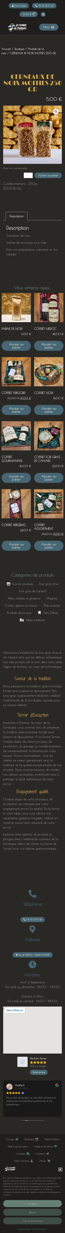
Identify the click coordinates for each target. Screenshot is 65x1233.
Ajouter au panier (48, 175)
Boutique (19, 48)
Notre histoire (52, 1139)
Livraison (21, 1153)
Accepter (32, 1203)
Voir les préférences (32, 1221)
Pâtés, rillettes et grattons (24, 598)
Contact (41, 1153)
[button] (60, 1169)
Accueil (6, 48)
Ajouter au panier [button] (16, 345)
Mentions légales (24, 1229)
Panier (43, 1160)
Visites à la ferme (44, 1146)
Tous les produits (22, 584)
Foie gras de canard (32, 591)
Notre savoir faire (17, 1146)
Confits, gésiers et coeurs (21, 605)
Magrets (51, 598)
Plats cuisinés (52, 605)
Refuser (32, 1212)
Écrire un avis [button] (39, 1072)
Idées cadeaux (34, 620)
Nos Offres (49, 612)
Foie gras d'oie (49, 584)
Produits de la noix (19, 612)
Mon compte (22, 1160)
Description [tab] (16, 216)
